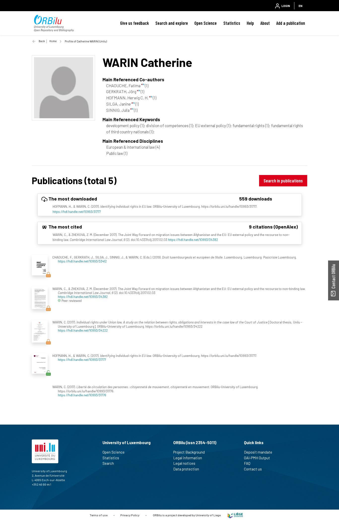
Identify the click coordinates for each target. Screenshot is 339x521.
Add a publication (290, 23)
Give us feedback (134, 23)
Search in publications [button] (283, 180)
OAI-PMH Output (257, 458)
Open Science (205, 23)
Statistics (231, 23)
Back (42, 41)
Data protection (186, 469)
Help (250, 23)
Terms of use (98, 515)
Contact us (253, 469)
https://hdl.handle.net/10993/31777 (77, 211)
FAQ (247, 463)
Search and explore (171, 23)
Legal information (187, 458)
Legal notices (184, 463)
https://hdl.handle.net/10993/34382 (193, 239)
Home (53, 41)
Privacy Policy (129, 515)
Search (108, 463)
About (265, 23)
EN (300, 5)
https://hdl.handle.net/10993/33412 (82, 261)
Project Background (189, 452)
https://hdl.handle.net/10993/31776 (82, 395)
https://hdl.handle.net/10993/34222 (83, 330)
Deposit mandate (258, 452)
